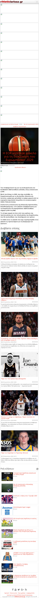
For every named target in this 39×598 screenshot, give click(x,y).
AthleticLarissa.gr (20, 596)
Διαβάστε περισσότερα (19, 126)
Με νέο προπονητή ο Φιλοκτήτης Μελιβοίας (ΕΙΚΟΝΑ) (23, 485)
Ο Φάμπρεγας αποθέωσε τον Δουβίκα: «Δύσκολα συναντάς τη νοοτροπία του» (25, 576)
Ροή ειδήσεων (7, 468)
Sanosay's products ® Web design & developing (19, 595)
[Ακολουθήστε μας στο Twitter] (19, 589)
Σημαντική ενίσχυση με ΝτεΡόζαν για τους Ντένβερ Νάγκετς (17, 299)
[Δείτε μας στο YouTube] (16, 589)
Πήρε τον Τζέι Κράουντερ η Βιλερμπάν (13, 379)
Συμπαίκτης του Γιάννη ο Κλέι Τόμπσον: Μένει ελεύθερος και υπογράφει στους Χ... (19, 339)
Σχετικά (7, 593)
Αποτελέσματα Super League (21, 507)
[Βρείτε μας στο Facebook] (12, 589)
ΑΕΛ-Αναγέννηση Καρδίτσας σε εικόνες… (25, 518)
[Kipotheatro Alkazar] (19, 167)
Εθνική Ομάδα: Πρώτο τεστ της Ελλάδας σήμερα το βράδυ (19, 258)
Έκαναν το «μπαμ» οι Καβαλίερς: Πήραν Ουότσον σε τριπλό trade (17, 417)
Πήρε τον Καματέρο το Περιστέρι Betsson (14, 453)
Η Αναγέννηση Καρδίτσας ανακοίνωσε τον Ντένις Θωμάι (24, 473)
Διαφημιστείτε (30, 593)
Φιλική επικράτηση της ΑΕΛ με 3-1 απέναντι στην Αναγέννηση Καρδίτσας (24, 530)
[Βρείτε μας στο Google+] (22, 589)
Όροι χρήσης (21, 593)
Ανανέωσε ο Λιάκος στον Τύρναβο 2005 (25, 495)
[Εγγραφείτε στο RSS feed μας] (26, 589)
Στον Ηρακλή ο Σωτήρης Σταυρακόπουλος (20, 564)
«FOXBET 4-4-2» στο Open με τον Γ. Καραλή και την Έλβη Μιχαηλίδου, (24, 553)
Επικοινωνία (13, 593)
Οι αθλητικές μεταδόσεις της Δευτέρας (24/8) (24, 542)
